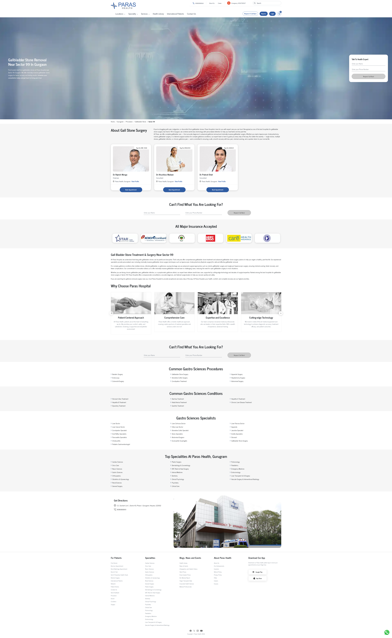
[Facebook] (191, 631)
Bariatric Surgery (117, 374)
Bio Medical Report (185, 578)
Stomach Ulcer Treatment (120, 399)
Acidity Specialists (237, 434)
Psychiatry (175, 482)
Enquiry (216, 584)
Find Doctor (114, 563)
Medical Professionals (186, 586)
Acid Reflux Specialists (119, 434)
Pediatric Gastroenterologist (121, 444)
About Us (211, 3)
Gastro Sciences (117, 472)
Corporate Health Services (187, 584)
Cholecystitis (116, 441)
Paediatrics (234, 465)
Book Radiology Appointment (119, 569)
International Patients (175, 13)
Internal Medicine (177, 472)
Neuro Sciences (117, 469)
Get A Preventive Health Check (119, 575)
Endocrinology (235, 472)
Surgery (113, 604)
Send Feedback (115, 592)
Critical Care (175, 486)
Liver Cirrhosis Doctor (179, 423)
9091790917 (242, 3)
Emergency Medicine (237, 469)
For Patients (116, 557)
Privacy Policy (218, 575)
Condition (113, 601)
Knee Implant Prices (185, 575)
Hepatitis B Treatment (119, 402)
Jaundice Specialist (237, 430)
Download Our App (256, 557)
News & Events (184, 566)
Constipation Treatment (179, 381)
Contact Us (191, 13)
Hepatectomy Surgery (238, 377)
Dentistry (175, 475)
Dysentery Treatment (118, 406)
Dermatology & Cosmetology (181, 465)
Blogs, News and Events (190, 557)
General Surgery (117, 486)
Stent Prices (183, 572)
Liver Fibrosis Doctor (237, 423)
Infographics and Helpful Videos (188, 569)
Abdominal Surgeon (178, 437)
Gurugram (120, 121)
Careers (216, 581)
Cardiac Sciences (117, 462)
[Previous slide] (111, 313)
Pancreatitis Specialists (119, 437)
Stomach (234, 437)
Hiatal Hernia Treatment (179, 402)
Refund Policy (218, 572)
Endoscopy (115, 377)
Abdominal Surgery (237, 381)
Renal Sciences (117, 482)
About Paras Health (222, 557)
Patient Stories (115, 586)
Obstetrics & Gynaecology (120, 479)
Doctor (113, 598)
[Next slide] (281, 313)
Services (144, 13)
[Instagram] (197, 631)
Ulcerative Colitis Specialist (180, 430)
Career (219, 3)
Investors (216, 569)
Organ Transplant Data (186, 581)
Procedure (129, 121)
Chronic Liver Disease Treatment (241, 402)
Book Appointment (131, 189)
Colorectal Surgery (118, 381)
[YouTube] (201, 631)
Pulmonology (235, 462)
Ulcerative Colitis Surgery (180, 377)
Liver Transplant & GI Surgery (240, 475)
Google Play (259, 572)
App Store (259, 578)
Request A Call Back (250, 13)
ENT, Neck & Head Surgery (180, 469)
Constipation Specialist (119, 430)
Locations (119, 13)
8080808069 (199, 3)
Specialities (150, 557)
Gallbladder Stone (140, 121)
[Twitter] (194, 631)
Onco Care (115, 465)
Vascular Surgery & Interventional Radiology (245, 479)
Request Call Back (368, 76)
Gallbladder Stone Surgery (180, 374)
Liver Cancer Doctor (118, 427)
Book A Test (114, 572)
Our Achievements (219, 566)
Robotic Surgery (115, 578)
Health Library (158, 13)
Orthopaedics (116, 475)
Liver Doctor (116, 423)
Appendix (234, 427)
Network (113, 584)
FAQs (215, 578)
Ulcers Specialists (177, 434)
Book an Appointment (117, 566)
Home (113, 121)
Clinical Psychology (178, 479)
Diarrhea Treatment (178, 399)
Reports (263, 13)
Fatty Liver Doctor (177, 427)
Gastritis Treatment (178, 406)
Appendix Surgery (237, 374)
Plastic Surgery (176, 462)
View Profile (135, 181)
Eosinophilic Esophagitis (179, 441)
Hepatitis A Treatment (238, 399)
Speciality (132, 13)
